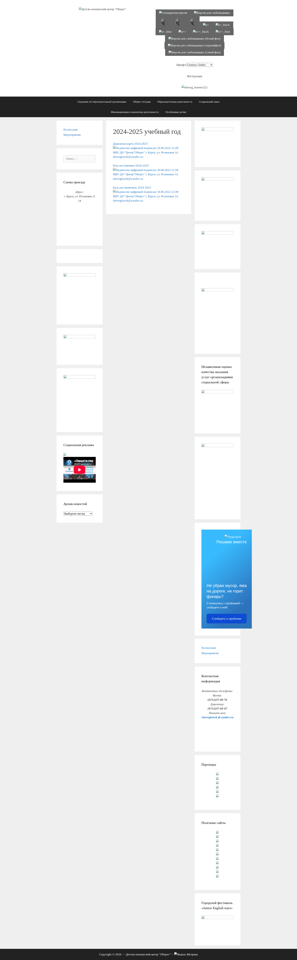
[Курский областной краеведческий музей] (217, 787)
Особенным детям (176, 112)
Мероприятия (72, 134)
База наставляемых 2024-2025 (132, 187)
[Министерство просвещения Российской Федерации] (217, 872)
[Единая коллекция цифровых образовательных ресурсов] (217, 863)
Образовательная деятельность (174, 101)
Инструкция (194, 76)
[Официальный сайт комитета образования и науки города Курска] (217, 841)
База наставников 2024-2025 (131, 165)
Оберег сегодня (142, 101)
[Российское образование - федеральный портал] (217, 867)
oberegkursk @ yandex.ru (217, 717)
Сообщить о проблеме (226, 618)
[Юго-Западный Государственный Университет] (217, 778)
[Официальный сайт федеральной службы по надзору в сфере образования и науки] (217, 854)
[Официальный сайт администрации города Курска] (217, 859)
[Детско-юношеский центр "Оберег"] (102, 9)
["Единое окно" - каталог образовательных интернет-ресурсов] (217, 845)
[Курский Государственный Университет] (217, 774)
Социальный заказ (209, 101)
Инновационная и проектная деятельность (135, 112)
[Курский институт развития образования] (217, 791)
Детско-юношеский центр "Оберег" (148, 954)
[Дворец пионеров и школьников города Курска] (217, 796)
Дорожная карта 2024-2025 (130, 143)
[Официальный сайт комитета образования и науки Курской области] (217, 837)
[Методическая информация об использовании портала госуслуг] (64, 454)
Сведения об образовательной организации (102, 101)
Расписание (70, 129)
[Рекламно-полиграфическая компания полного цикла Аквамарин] (217, 783)
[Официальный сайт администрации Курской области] (217, 876)
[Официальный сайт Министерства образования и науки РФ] (217, 832)
